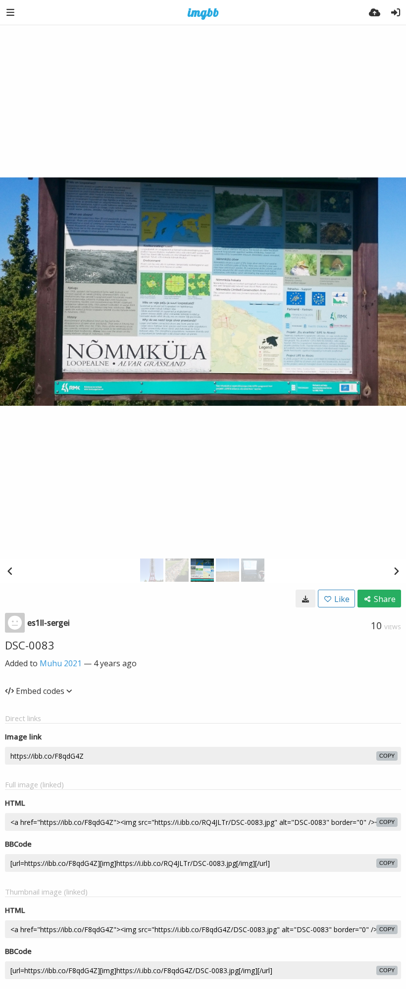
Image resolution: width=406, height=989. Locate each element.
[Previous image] (10, 571)
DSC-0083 (29, 645)
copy (387, 756)
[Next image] (396, 571)
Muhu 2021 (61, 663)
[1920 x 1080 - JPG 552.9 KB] (305, 598)
